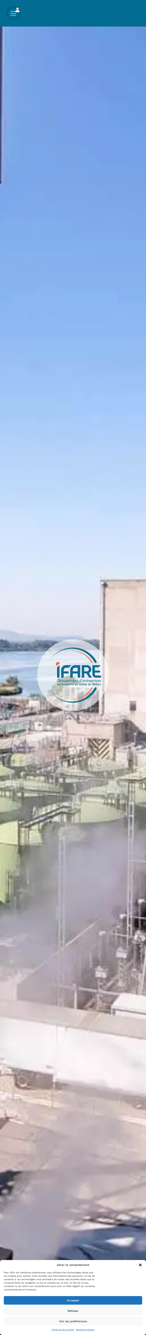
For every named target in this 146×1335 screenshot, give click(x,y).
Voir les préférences (73, 1321)
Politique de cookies (63, 1329)
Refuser (73, 1311)
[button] (140, 1265)
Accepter (73, 1300)
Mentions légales (85, 1329)
